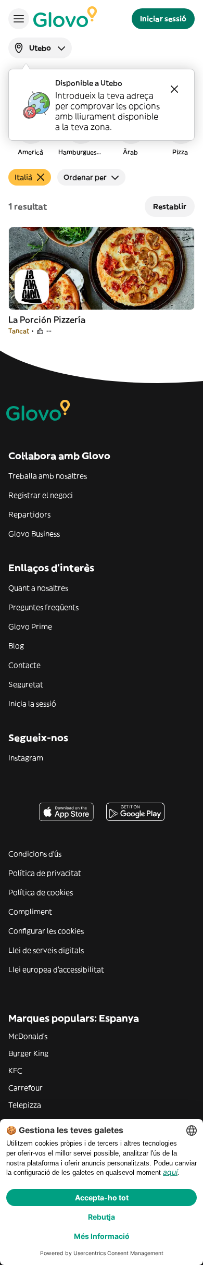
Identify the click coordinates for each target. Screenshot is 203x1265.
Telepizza (24, 1105)
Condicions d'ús (34, 853)
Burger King (28, 1053)
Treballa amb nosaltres (47, 476)
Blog (16, 645)
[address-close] (174, 89)
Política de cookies (40, 892)
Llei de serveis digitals (46, 950)
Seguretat (25, 684)
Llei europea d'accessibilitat (56, 969)
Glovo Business (34, 533)
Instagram (25, 758)
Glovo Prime (30, 626)
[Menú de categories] (18, 18)
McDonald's (27, 1036)
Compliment (30, 911)
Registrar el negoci (40, 495)
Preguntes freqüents (43, 607)
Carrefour (25, 1087)
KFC (15, 1070)
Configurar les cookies (46, 931)
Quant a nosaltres (38, 588)
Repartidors (29, 514)
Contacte (24, 665)
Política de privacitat (44, 873)
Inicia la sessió (32, 703)
